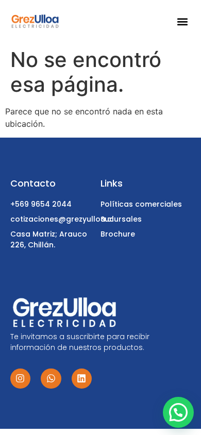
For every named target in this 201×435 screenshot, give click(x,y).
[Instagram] (20, 379)
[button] (182, 21)
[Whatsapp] (51, 379)
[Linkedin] (82, 379)
